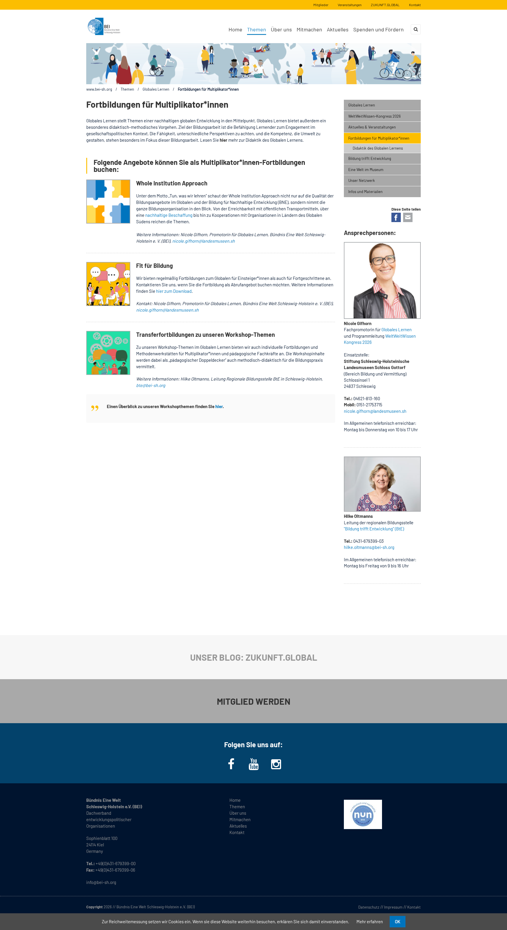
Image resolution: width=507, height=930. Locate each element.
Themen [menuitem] (256, 29)
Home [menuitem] (235, 29)
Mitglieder (320, 5)
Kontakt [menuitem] (236, 832)
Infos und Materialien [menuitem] (365, 191)
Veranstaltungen (349, 5)
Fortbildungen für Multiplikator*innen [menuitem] (378, 138)
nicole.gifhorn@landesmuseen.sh (203, 241)
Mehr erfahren (369, 921)
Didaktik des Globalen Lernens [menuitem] (378, 148)
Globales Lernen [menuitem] (361, 105)
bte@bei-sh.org (150, 385)
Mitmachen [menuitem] (309, 29)
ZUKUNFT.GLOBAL (385, 5)
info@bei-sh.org (101, 882)
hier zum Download (173, 291)
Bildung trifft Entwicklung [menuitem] (369, 158)
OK (397, 921)
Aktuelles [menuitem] (338, 29)
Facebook (396, 217)
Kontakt (415, 5)
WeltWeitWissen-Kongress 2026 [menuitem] (374, 116)
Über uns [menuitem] (281, 29)
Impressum (393, 907)
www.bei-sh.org (99, 89)
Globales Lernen (156, 89)
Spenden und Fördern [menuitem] (378, 29)
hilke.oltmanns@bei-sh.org (369, 547)
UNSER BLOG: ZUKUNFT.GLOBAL (253, 657)
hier (219, 406)
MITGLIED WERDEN (253, 701)
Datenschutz (368, 907)
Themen (127, 89)
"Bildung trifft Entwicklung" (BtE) (374, 528)
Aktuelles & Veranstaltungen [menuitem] (372, 127)
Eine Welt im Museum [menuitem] (365, 169)
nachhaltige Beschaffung (168, 215)
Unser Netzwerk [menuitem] (361, 180)
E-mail (408, 217)
